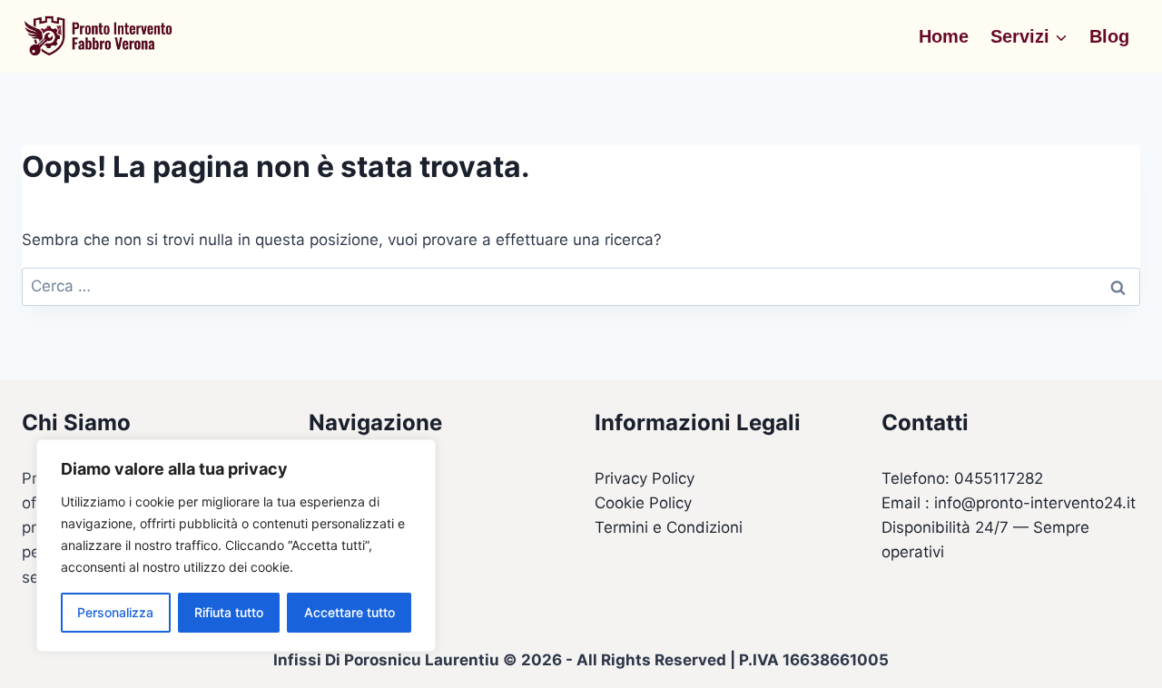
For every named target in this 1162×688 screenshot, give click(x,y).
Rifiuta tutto (228, 612)
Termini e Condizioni (669, 527)
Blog (1109, 36)
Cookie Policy (643, 503)
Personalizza (115, 612)
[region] (236, 545)
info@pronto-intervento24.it (1035, 503)
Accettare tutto (349, 612)
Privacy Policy (644, 478)
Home (944, 36)
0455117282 (998, 478)
